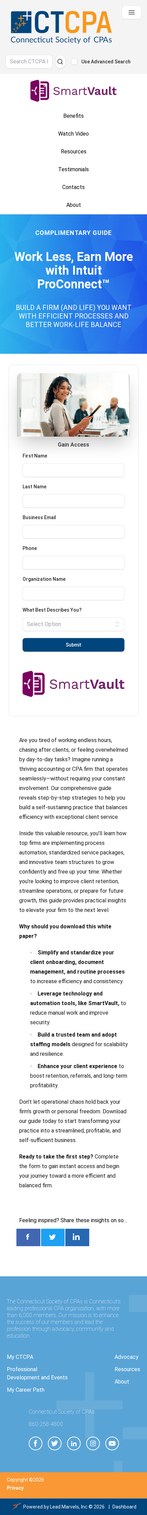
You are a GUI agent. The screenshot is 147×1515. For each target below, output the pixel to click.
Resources (127, 1369)
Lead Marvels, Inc (69, 1507)
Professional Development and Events (37, 1373)
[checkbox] (74, 62)
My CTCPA (20, 1357)
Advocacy (126, 1357)
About (122, 1381)
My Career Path (25, 1390)
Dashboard (124, 1507)
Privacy (15, 1488)
